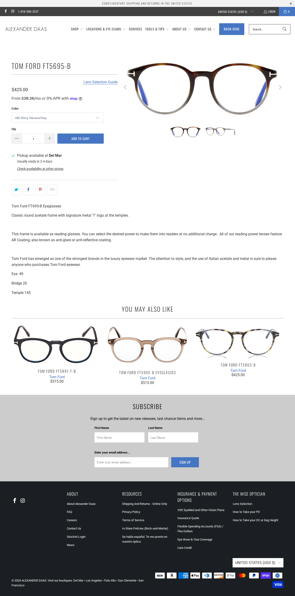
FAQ (69, 512)
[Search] (284, 29)
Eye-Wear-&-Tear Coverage (194, 539)
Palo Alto (110, 580)
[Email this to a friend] (52, 190)
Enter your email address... (112, 452)
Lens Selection (242, 504)
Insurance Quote (188, 518)
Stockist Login (76, 536)
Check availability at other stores (40, 169)
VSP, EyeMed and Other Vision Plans (200, 510)
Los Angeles (94, 580)
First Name (101, 428)
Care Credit (184, 547)
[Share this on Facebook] (28, 190)
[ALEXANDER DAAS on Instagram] (13, 11)
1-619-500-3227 (28, 11)
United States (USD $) (233, 12)
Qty (14, 129)
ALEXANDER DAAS (34, 580)
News (70, 545)
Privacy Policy (131, 512)
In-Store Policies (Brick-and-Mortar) (145, 528)
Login (271, 11)
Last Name (155, 428)
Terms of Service (133, 520)
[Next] (280, 87)
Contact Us (74, 528)
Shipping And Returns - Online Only (144, 504)
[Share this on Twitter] (16, 190)
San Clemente (127, 580)
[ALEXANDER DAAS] (26, 29)
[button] (77, 29)
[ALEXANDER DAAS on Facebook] (5, 11)
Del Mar (78, 580)
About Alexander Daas (81, 504)
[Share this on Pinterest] (40, 190)
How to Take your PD (246, 512)
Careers (72, 520)
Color (15, 108)
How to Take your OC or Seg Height (255, 520)
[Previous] (125, 87)
